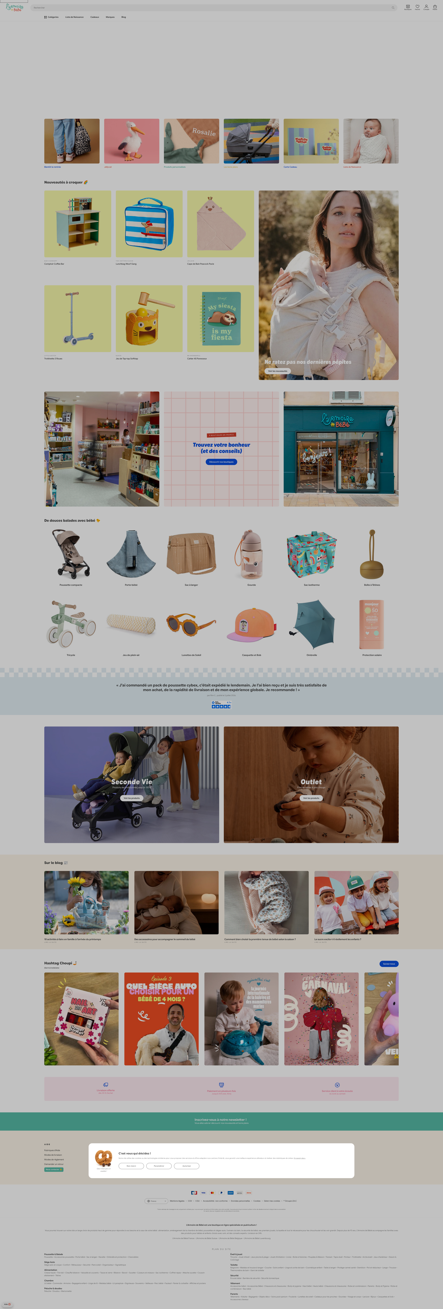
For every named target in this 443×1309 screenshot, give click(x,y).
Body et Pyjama (382, 1286)
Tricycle (71, 655)
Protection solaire (372, 655)
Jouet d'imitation (277, 1257)
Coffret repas (175, 1273)
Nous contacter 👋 (54, 1169)
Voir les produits (132, 798)
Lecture (366, 1297)
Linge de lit (93, 1283)
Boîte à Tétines (372, 585)
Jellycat (108, 167)
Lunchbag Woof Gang (126, 264)
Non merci (131, 1166)
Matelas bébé (105, 1283)
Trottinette (356, 1257)
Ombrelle (312, 655)
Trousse (392, 1268)
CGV (190, 1201)
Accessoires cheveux (239, 1299)
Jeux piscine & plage (260, 1257)
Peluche (47, 1291)
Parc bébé (158, 1283)
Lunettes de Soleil (191, 655)
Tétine (58, 1275)
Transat (329, 1257)
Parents (371, 1286)
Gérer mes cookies (272, 1201)
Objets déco (264, 1297)
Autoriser (187, 1166)
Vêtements (234, 1297)
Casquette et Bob (251, 655)
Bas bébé (247, 1289)
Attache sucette (189, 1273)
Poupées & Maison (316, 1257)
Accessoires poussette (64, 1257)
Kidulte (244, 1297)
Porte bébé (80, 1257)
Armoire (67, 1283)
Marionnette (66, 1291)
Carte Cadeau (290, 167)
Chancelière (133, 1257)
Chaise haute (49, 1273)
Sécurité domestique (270, 1278)
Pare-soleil (96, 1265)
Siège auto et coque (52, 1265)
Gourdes (342, 1297)
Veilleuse (149, 1283)
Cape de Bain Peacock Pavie (200, 264)
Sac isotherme (312, 585)
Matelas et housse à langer (251, 1268)
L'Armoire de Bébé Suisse (206, 1238)
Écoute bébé (235, 1278)
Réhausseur (76, 1265)
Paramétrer (159, 1166)
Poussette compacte (71, 585)
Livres (288, 1257)
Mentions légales (177, 1201)
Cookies (256, 1201)
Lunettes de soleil (305, 1297)
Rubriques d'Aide (52, 1150)
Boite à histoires (300, 1257)
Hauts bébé (318, 1286)
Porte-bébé (131, 585)
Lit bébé (47, 1283)
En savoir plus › (300, 1158)
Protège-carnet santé (346, 1268)
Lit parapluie (118, 1283)
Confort (66, 1265)
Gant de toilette (257, 1270)
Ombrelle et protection (116, 1257)
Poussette (48, 1257)
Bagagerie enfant (79, 1283)
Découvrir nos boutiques (221, 462)
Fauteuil (168, 1283)
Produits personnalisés (175, 167)
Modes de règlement (54, 1159)
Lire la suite (50, 942)
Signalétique (120, 1265)
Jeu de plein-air (131, 655)
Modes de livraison (53, 1155)
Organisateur (108, 1265)
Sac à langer (191, 585)
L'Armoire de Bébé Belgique (230, 1238)
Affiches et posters (198, 1283)
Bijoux (373, 1297)
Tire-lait (60, 1273)
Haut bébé (307, 1286)
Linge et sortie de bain (294, 1268)
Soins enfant (278, 1268)
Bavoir (124, 1273)
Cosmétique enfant (314, 1268)
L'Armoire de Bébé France (183, 1238)
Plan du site (221, 1249)
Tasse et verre (106, 1273)
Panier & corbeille (180, 1283)
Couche (268, 1268)
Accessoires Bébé (255, 1286)
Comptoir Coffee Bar (54, 264)
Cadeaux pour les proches (325, 1297)
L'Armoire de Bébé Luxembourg (257, 1238)
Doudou (56, 1291)
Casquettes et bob (386, 1297)
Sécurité (86, 1265)
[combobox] (156, 1201)
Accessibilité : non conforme (215, 1201)
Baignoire (234, 1268)
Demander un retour (54, 1164)
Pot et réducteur (374, 1268)
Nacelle (102, 1257)
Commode (57, 1283)
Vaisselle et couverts (90, 1273)
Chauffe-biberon (72, 1273)
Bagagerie (253, 1297)
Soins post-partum (279, 1297)
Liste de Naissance (352, 167)
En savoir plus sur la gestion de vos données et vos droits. (221, 1211)
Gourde (251, 585)
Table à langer (330, 1268)
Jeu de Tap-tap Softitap (127, 358)
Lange (385, 1268)
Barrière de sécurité (251, 1278)
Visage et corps (354, 1297)
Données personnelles (240, 1201)
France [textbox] (153, 1201)
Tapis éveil (338, 1257)
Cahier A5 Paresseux (197, 358)
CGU (197, 1201)
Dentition (361, 1268)
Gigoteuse (129, 1283)
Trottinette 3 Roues (53, 358)
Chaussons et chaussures (275, 1286)
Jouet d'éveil (244, 1257)
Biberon (117, 1273)
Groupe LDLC (291, 1201)
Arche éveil (367, 1257)
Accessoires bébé (238, 1286)
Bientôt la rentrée (52, 167)
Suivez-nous (389, 964)
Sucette (132, 1273)
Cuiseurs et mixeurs (145, 1273)
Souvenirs (139, 1283)
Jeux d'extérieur (380, 1257)
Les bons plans (231, 167)
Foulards (292, 1297)
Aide (6, 1304)
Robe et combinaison (357, 1286)
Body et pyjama (294, 1286)
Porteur (347, 1257)
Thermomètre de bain (239, 1270)
